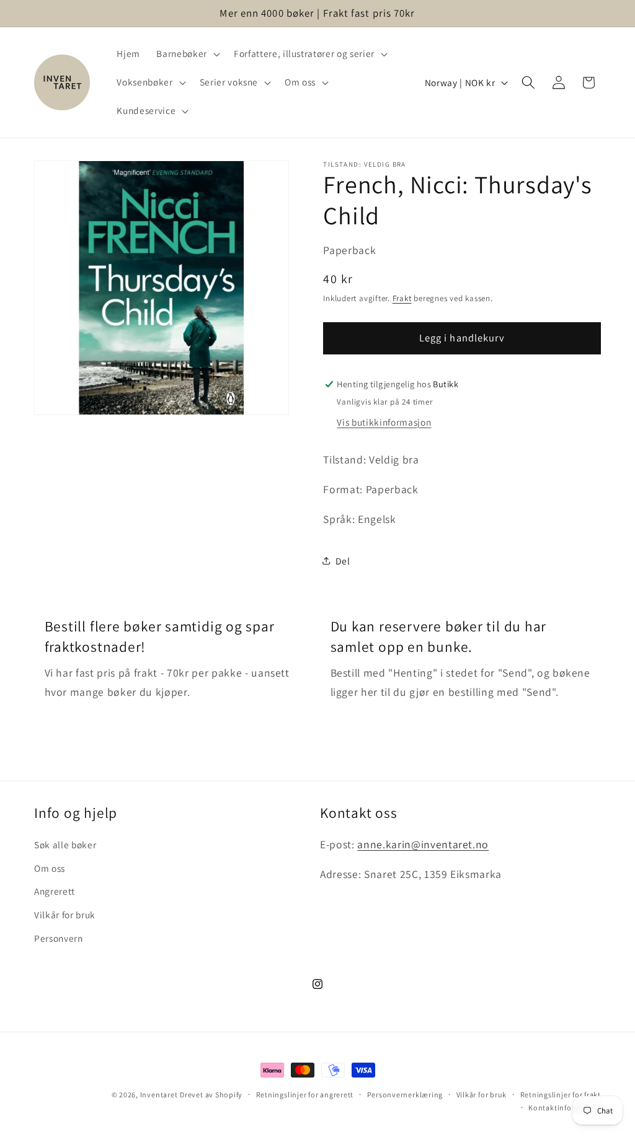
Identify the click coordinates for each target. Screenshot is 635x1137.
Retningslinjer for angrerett (305, 1094)
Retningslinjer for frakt (560, 1094)
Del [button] (342, 561)
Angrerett (54, 891)
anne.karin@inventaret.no (423, 844)
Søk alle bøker (65, 844)
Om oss (49, 868)
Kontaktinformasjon (564, 1107)
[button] (186, 54)
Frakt (402, 298)
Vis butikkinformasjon (384, 422)
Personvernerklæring (405, 1094)
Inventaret (159, 1094)
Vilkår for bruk (64, 914)
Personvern (58, 938)
